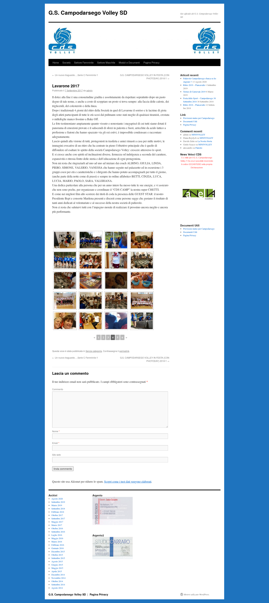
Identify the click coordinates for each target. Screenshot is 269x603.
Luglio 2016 (56, 534)
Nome (56, 431)
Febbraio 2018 (57, 511)
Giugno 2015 (57, 564)
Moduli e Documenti (129, 62)
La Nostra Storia (205, 141)
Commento (57, 389)
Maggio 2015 (57, 567)
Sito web (56, 454)
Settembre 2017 (58, 518)
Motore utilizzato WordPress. (197, 594)
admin (89, 90)
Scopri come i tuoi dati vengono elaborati (127, 481)
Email (55, 442)
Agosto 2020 (57, 498)
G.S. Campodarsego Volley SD (87, 12)
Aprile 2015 (56, 571)
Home (56, 62)
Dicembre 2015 (58, 551)
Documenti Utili (190, 121)
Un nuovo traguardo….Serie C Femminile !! (75, 75)
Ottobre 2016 (57, 528)
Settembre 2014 (58, 584)
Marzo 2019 (56, 505)
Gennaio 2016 (57, 548)
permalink (124, 351)
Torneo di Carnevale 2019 (194, 91)
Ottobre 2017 (57, 515)
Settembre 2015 (58, 558)
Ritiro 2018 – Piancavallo (194, 104)
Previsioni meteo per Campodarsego (198, 118)
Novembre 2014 (58, 577)
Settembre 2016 (58, 531)
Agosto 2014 (57, 587)
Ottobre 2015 (57, 554)
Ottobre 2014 (57, 581)
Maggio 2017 (57, 521)
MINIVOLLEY (198, 134)
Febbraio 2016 (57, 544)
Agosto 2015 (57, 561)
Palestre (198, 147)
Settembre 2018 (58, 508)
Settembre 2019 (58, 501)
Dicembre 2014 (58, 574)
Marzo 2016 (56, 541)
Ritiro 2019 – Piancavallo (194, 84)
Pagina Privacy (151, 62)
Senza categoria (94, 351)
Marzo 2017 (56, 525)
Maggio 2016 (57, 538)
